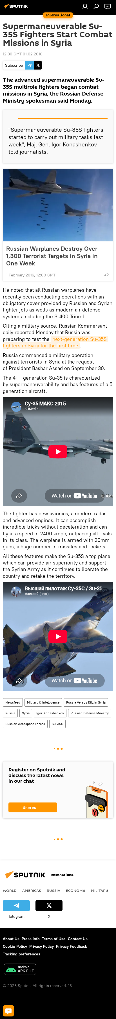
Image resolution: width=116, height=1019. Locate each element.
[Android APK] (20, 970)
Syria (26, 713)
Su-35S (57, 724)
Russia (10, 713)
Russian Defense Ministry (90, 713)
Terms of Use (54, 938)
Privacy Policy (41, 946)
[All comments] (8, 1010)
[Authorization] (85, 6)
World (10, 890)
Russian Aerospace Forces (25, 724)
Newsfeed (12, 702)
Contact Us (78, 938)
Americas (31, 890)
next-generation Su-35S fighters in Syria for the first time (55, 342)
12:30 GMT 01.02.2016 (22, 54)
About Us (11, 938)
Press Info (31, 938)
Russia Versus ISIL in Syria (86, 702)
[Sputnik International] (17, 8)
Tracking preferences (21, 954)
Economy (75, 890)
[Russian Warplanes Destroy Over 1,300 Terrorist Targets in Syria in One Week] (58, 205)
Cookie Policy (15, 946)
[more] (106, 274)
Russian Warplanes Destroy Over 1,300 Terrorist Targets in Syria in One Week (52, 256)
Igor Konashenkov (50, 713)
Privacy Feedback (71, 946)
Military (99, 890)
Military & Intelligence (43, 702)
